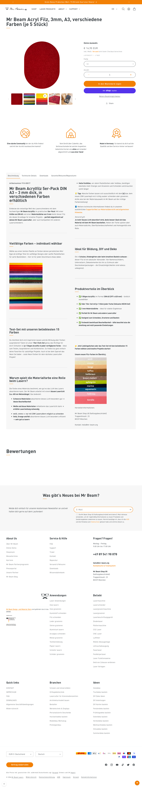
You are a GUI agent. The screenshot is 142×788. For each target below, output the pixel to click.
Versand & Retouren (57, 564)
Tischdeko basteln (100, 692)
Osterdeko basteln (100, 716)
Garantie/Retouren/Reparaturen (63, 175)
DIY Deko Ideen (99, 696)
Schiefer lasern (56, 650)
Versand (96, 51)
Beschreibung (13, 175)
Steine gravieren (56, 625)
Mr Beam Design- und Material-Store (18, 609)
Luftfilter (96, 637)
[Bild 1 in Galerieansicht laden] (17, 99)
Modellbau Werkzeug (58, 721)
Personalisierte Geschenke (60, 712)
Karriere (9, 560)
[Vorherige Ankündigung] (13, 2)
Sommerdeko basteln (101, 733)
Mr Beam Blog (12, 576)
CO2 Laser (97, 629)
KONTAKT (10, 688)
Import (73, 772)
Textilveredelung (56, 642)
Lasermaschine (99, 600)
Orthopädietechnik (57, 692)
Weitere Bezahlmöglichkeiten (109, 96)
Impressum (67, 777)
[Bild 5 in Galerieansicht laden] (54, 99)
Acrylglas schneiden (57, 633)
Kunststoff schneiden (58, 613)
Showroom (10, 552)
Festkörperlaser (99, 654)
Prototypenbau (55, 725)
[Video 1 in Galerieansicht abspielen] (42, 99)
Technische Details (29, 175)
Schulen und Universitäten (60, 688)
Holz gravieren (55, 609)
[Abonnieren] (130, 510)
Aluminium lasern (57, 629)
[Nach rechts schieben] (75, 99)
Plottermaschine (99, 625)
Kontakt (53, 556)
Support (53, 548)
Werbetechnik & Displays (59, 708)
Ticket (52, 552)
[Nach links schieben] (8, 99)
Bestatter (53, 704)
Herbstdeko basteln (101, 721)
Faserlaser (97, 650)
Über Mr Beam (12, 544)
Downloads (44, 175)
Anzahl (86, 70)
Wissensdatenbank (57, 572)
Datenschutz (95, 522)
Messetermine (12, 556)
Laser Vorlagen (99, 666)
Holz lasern (54, 605)
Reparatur (54, 560)
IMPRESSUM (11, 692)
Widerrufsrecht (12, 708)
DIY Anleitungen (99, 700)
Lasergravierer (99, 613)
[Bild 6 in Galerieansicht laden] (67, 99)
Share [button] (111, 103)
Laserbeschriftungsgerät (103, 617)
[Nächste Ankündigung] (129, 2)
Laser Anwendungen (58, 600)
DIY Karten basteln (100, 704)
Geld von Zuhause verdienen (104, 662)
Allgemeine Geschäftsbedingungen (20, 704)
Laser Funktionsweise (101, 658)
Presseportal (11, 568)
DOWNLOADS (11, 700)
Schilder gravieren (57, 654)
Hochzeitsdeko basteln (58, 716)
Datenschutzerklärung (47, 777)
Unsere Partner (12, 572)
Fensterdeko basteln (101, 708)
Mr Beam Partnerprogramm (17, 564)
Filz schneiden (55, 617)
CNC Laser (97, 633)
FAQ (51, 544)
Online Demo (11, 548)
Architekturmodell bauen (59, 700)
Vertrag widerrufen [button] (19, 764)
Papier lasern (55, 646)
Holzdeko (96, 688)
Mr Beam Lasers (17, 777)
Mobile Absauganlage (101, 642)
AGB (127, 519)
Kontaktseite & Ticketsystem (104, 565)
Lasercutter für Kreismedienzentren (64, 696)
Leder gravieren (56, 621)
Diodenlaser (98, 621)
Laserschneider (99, 605)
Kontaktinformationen (89, 777)
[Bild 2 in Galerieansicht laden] (29, 99)
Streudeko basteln (100, 729)
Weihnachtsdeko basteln (102, 725)
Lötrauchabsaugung (101, 646)
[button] (62, 9)
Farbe (86, 59)
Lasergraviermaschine (102, 609)
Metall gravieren (56, 637)
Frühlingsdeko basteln (102, 712)
